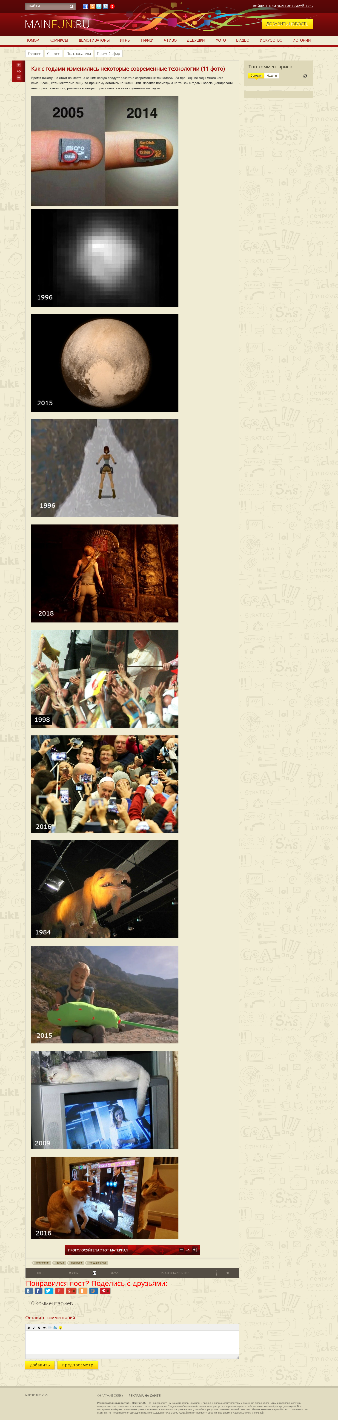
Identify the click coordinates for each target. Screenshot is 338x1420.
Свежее (53, 53)
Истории (302, 40)
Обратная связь (110, 1395)
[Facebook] (85, 8)
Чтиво (170, 40)
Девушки (196, 40)
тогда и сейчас (97, 1262)
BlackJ (115, 1272)
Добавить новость (287, 23)
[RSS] (92, 8)
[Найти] (71, 6)
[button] (28, 1327)
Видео (242, 40)
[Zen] (112, 8)
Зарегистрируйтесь (295, 6)
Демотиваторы (94, 40)
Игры (125, 40)
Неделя (272, 75)
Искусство (271, 40)
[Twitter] (99, 8)
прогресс (76, 1262)
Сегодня (256, 75)
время (60, 1262)
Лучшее (34, 53)
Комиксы (58, 40)
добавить (40, 1365)
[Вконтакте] (105, 8)
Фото (220, 40)
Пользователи (78, 53)
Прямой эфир (108, 53)
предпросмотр (77, 1365)
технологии (42, 1262)
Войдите (260, 6)
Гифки (147, 40)
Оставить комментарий (50, 1317)
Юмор (33, 40)
